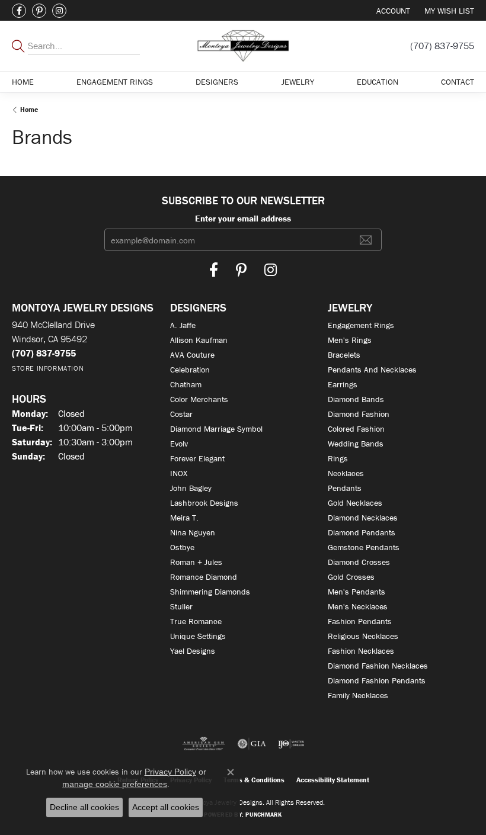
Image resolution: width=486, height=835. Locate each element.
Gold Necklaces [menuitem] (355, 502)
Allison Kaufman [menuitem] (199, 340)
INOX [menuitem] (178, 473)
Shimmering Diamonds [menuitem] (210, 591)
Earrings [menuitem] (342, 384)
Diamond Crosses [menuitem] (359, 562)
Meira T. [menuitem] (184, 517)
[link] (442, 45)
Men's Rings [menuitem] (350, 340)
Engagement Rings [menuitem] (361, 325)
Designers (217, 81)
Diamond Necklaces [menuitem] (363, 517)
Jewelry (298, 81)
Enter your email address (243, 218)
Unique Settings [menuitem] (198, 636)
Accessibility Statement (332, 779)
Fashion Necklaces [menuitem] (361, 650)
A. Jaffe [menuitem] (183, 325)
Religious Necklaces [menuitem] (363, 636)
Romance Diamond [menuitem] (203, 576)
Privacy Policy (170, 771)
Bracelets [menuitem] (344, 354)
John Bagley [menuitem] (191, 488)
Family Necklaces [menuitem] (358, 695)
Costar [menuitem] (181, 414)
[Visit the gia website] (252, 744)
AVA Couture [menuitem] (192, 354)
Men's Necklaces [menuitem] (358, 606)
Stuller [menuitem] (181, 606)
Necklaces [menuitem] (346, 473)
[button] (392, 10)
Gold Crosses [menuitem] (351, 576)
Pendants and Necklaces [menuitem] (372, 369)
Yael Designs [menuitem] (192, 650)
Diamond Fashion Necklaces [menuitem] (378, 665)
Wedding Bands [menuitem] (355, 443)
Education (377, 81)
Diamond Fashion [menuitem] (358, 414)
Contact (457, 81)
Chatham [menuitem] (186, 384)
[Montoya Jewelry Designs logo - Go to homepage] (243, 46)
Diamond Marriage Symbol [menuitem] (216, 428)
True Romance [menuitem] (196, 621)
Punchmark (263, 814)
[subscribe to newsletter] (365, 239)
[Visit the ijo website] (291, 744)
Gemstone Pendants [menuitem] (363, 547)
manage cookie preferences (114, 784)
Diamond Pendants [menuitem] (361, 532)
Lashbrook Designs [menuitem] (204, 502)
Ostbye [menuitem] (182, 547)
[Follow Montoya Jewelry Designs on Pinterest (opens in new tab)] (39, 11)
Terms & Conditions (253, 779)
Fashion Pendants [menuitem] (360, 621)
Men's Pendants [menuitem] (356, 591)
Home (23, 81)
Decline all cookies (84, 807)
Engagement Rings (114, 81)
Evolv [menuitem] (179, 443)
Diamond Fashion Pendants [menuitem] (377, 680)
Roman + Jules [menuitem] (196, 562)
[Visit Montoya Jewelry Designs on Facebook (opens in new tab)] (19, 11)
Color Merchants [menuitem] (199, 399)
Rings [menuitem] (338, 458)
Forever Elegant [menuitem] (197, 458)
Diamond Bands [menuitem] (356, 399)
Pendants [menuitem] (345, 488)
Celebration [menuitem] (190, 369)
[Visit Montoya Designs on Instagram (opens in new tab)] (59, 11)
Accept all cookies (165, 807)
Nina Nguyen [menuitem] (192, 532)
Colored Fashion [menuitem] (356, 428)
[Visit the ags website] (204, 744)
